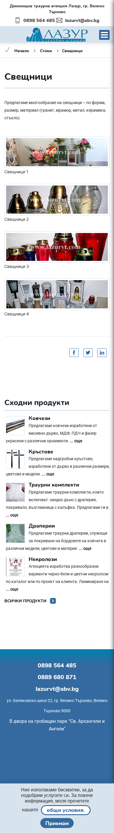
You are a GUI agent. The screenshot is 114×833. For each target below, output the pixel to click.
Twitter (88, 352)
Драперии (42, 525)
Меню (104, 35)
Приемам (57, 823)
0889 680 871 (57, 677)
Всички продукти (26, 601)
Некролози (43, 559)
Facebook (74, 352)
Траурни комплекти (54, 484)
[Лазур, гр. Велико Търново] (57, 34)
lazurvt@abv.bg (82, 20)
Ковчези (39, 418)
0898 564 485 (39, 20)
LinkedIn (102, 352)
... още (76, 440)
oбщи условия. (66, 810)
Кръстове (41, 451)
